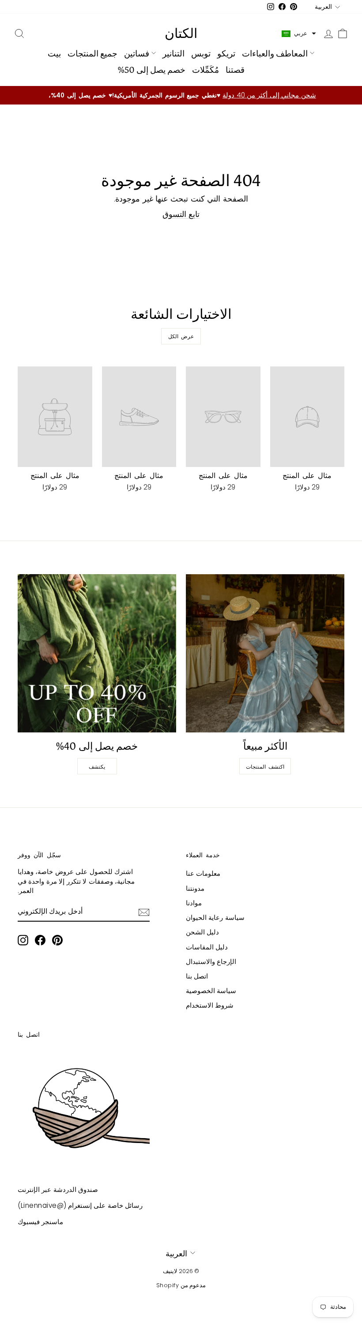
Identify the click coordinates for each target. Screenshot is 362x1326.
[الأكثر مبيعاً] (265, 653)
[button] (298, 33)
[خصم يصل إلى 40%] (97, 653)
